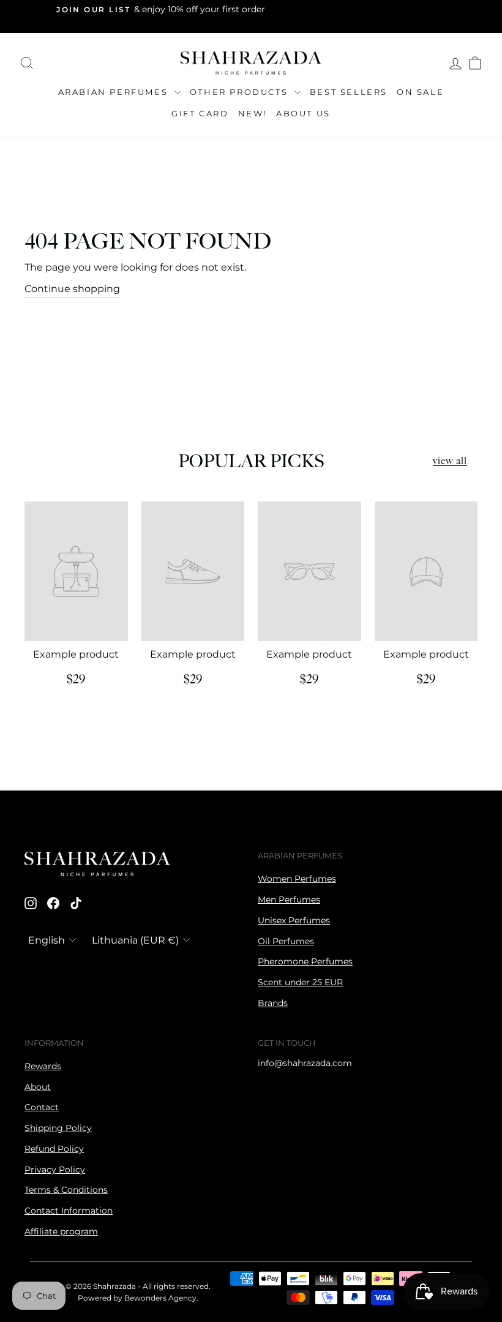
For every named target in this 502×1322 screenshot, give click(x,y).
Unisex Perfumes (294, 920)
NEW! (252, 113)
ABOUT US (303, 113)
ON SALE (420, 92)
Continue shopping (72, 289)
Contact (41, 1107)
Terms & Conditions (66, 1189)
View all (450, 461)
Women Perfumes (297, 878)
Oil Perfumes (286, 941)
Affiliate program (61, 1231)
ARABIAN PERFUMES (114, 92)
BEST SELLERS (349, 92)
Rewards (42, 1066)
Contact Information (68, 1210)
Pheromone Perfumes (305, 961)
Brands (273, 1002)
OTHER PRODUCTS (240, 92)
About (37, 1086)
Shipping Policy (58, 1127)
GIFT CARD (199, 113)
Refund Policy (54, 1148)
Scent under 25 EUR (300, 982)
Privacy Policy (54, 1169)
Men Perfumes (289, 899)
